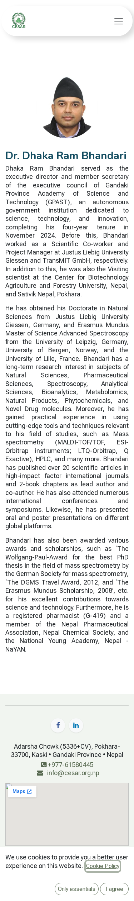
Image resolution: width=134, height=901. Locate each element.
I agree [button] (114, 889)
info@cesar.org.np (73, 773)
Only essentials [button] (76, 889)
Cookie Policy (102, 866)
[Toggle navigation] (118, 21)
